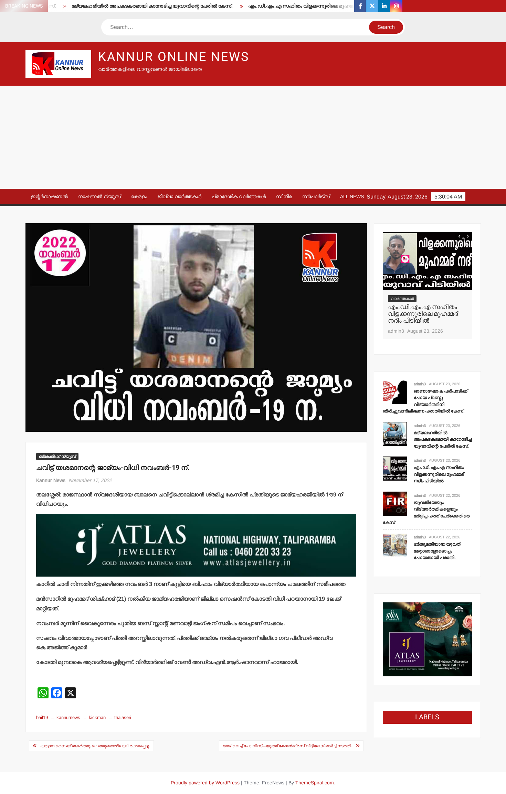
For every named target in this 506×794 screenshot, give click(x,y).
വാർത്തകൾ (402, 298)
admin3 (396, 331)
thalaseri (122, 717)
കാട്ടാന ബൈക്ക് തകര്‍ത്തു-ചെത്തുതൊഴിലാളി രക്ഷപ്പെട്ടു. (95, 745)
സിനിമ (284, 196)
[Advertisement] (253, 137)
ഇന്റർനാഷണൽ (49, 196)
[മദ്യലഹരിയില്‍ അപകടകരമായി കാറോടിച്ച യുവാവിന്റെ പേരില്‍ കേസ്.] (395, 433)
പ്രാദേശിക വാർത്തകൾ (239, 196)
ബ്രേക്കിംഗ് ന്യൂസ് (57, 456)
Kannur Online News (173, 57)
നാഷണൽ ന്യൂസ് (99, 196)
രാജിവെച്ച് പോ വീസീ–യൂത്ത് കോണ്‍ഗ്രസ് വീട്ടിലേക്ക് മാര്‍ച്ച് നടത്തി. (287, 745)
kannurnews (68, 717)
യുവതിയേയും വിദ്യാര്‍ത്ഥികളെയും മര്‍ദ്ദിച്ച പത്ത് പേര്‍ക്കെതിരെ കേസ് (426, 512)
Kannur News (50, 480)
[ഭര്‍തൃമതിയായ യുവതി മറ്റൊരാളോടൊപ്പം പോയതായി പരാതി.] (395, 545)
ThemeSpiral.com (314, 782)
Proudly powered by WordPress (205, 782)
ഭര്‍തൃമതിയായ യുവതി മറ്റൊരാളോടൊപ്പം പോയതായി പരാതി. (437, 551)
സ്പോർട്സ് (316, 196)
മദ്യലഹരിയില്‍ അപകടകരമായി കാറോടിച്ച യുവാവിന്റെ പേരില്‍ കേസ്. (133, 6)
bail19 (42, 717)
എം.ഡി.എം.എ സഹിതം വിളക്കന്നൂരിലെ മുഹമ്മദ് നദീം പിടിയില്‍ (301, 6)
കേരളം (139, 196)
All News (352, 196)
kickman (97, 717)
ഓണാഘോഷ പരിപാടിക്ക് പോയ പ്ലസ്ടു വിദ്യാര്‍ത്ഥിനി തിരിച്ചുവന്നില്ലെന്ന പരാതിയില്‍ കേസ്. (425, 401)
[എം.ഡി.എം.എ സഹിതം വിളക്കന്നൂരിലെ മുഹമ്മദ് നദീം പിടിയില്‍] (427, 261)
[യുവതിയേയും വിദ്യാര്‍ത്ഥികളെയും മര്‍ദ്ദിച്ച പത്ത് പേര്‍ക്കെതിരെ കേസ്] (395, 503)
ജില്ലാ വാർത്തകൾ (179, 196)
